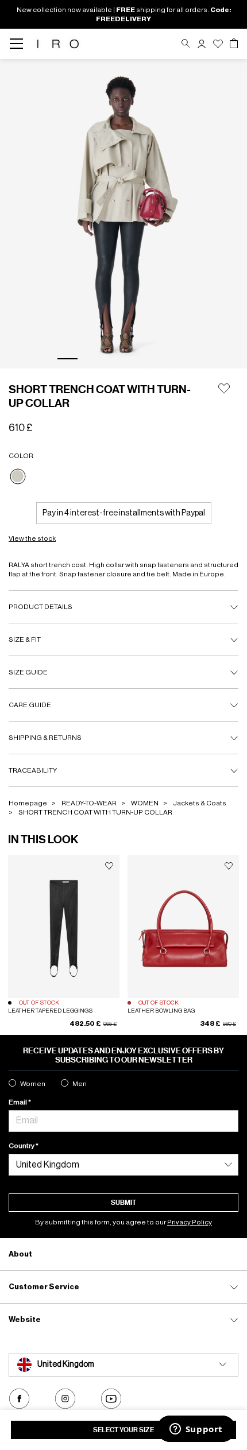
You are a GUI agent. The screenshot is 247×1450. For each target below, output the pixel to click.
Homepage (28, 803)
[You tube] (111, 1398)
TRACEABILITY (33, 770)
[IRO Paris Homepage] (58, 44)
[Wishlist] (218, 44)
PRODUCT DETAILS (40, 606)
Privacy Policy (189, 1222)
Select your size (123, 1430)
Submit (123, 1203)
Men (79, 1083)
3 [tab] (121, 358)
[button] (201, 44)
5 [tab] (175, 358)
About (20, 1254)
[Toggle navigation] (20, 44)
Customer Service (44, 1286)
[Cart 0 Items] (233, 43)
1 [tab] (67, 358)
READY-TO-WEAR (89, 803)
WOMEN (145, 803)
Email (18, 1102)
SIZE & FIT (25, 639)
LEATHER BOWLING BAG (161, 1011)
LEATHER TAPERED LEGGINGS (50, 1011)
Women (32, 1083)
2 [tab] (94, 358)
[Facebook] (19, 1398)
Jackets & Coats (199, 803)
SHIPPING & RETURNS (45, 737)
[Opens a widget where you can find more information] (196, 1430)
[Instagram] (65, 1398)
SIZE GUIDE (28, 672)
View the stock (32, 538)
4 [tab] (148, 358)
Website (25, 1319)
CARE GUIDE (30, 704)
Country (22, 1145)
